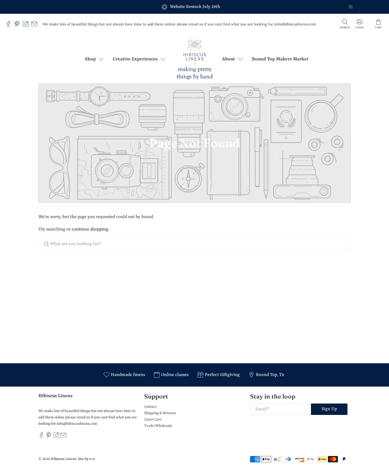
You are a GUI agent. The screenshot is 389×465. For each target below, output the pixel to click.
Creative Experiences (135, 59)
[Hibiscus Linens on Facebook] (9, 25)
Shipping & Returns (160, 413)
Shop (90, 59)
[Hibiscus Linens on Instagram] (27, 25)
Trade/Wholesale (158, 426)
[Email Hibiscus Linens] (35, 25)
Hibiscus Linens (63, 459)
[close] (350, 7)
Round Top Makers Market (280, 59)
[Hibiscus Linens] (194, 59)
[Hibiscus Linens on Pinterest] (18, 25)
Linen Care (153, 419)
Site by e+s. (86, 459)
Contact (150, 407)
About (228, 59)
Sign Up (329, 408)
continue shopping (90, 229)
